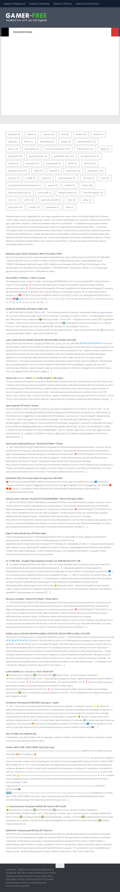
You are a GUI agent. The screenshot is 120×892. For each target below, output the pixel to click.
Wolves (29, 200)
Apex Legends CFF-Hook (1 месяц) (22, 405)
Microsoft (32, 163)
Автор (87, 200)
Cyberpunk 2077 (86, 141)
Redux (46, 178)
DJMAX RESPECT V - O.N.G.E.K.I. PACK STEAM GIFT (30, 671)
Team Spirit (44, 192)
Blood (28, 141)
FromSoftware (85, 149)
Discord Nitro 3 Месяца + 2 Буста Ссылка (25, 278)
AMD (65, 134)
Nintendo (90, 163)
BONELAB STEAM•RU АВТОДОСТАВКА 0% (26, 309)
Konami (13, 163)
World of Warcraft (51, 200)
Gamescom (15, 156)
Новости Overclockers (87, 3)
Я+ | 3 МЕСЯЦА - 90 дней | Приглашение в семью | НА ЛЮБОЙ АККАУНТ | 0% (43, 561)
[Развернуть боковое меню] (5, 32)
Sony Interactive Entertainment (24, 185)
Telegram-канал (67, 192)
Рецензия (52, 207)
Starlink (70, 185)
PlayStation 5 (95, 170)
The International (93, 192)
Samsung (89, 178)
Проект (34, 207)
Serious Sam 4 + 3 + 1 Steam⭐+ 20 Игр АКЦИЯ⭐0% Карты (34, 378)
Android (81, 134)
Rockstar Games (67, 178)
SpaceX (53, 185)
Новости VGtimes (62, 3)
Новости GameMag (39, 3)
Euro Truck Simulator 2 (58, 149)
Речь (70, 207)
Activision (14, 134)
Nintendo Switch (17, 170)
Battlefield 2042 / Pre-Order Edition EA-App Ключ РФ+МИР (34, 478)
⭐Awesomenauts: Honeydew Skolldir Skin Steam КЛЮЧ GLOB (36, 806)
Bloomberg (47, 141)
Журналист (15, 207)
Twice (12, 200)
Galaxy (105, 149)
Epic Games (32, 149)
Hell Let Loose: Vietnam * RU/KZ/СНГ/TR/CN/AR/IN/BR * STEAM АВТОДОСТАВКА (45, 498)
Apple (12, 141)
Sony (105, 178)
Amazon (48, 134)
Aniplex (98, 134)
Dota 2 (13, 149)
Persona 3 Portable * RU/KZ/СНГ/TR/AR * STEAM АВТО (32, 599)
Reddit (30, 178)
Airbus (31, 134)
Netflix (72, 163)
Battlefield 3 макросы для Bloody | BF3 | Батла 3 (29, 830)
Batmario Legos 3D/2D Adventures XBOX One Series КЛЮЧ (34, 253)
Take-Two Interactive (19, 192)
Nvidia (38, 170)
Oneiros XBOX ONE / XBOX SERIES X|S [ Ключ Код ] (30, 747)
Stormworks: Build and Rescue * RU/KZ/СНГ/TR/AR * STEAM (34, 443)
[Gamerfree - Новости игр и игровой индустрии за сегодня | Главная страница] (26, 17)
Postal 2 (13, 178)
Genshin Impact (38, 156)
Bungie (66, 141)
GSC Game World (90, 156)
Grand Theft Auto (64, 156)
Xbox (72, 200)
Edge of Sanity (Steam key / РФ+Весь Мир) (26, 533)
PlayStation (73, 170)
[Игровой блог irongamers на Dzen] (112, 870)
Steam (87, 185)
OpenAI (54, 170)
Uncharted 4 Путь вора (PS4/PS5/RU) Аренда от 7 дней (32, 702)
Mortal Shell (53, 163)
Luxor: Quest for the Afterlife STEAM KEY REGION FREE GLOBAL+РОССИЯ (41, 340)
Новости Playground (14, 3)
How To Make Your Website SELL (21, 733)
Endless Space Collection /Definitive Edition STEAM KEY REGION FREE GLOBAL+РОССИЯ (48, 633)
